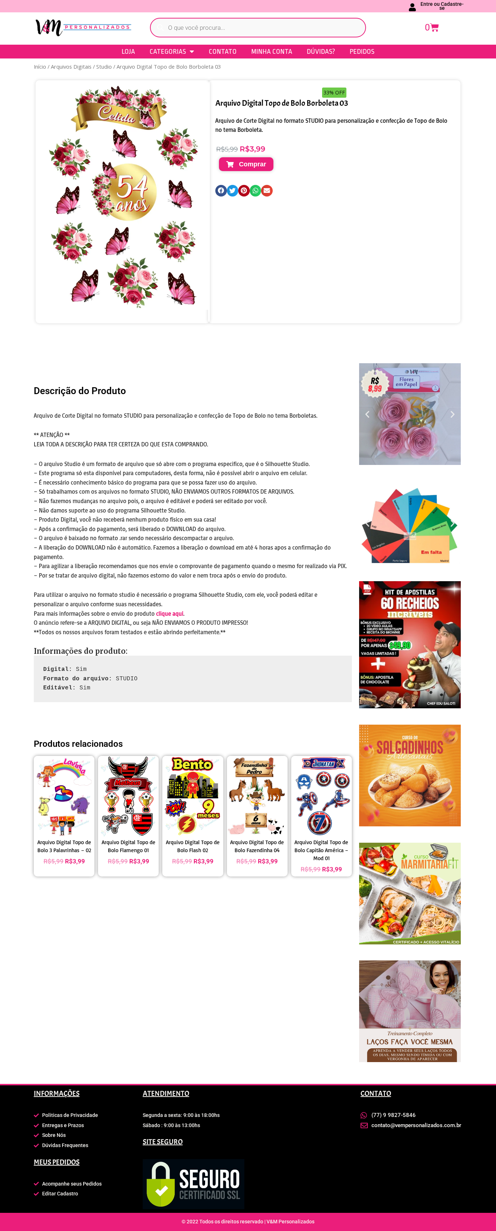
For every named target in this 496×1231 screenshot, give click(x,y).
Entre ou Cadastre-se (442, 6)
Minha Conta (271, 52)
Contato (223, 52)
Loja (128, 52)
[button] (221, 191)
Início (40, 66)
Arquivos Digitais (71, 66)
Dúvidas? (321, 52)
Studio (104, 66)
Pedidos (362, 52)
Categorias (168, 52)
